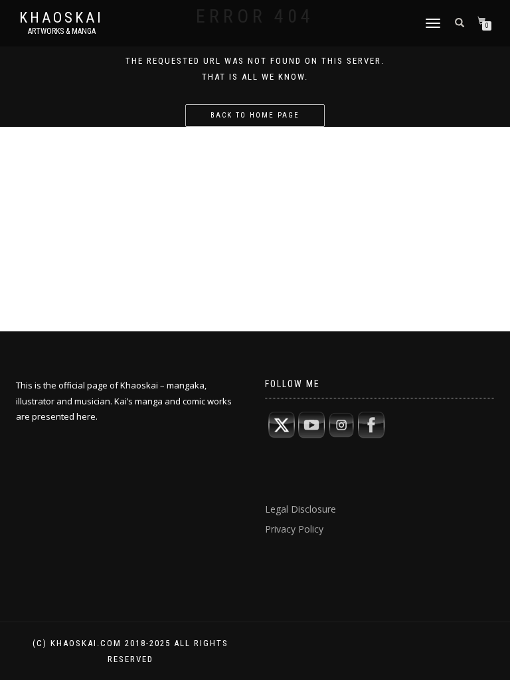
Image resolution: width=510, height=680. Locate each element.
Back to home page (255, 115)
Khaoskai (61, 18)
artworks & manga (62, 31)
